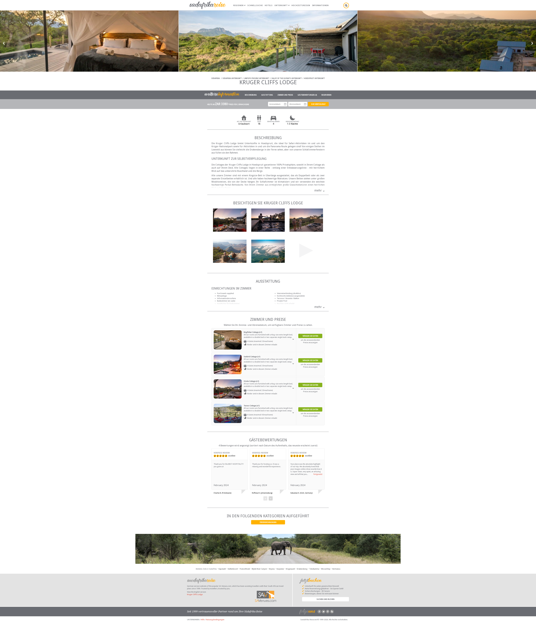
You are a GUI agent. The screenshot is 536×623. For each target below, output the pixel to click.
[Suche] (346, 5)
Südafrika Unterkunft (232, 78)
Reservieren (326, 95)
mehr (318, 190)
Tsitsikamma (314, 569)
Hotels (269, 5)
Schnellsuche (255, 5)
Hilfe (202, 620)
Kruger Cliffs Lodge (195, 594)
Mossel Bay (325, 569)
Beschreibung (251, 95)
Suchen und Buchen (325, 599)
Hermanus (336, 569)
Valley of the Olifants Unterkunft (286, 78)
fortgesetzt (317, 474)
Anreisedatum (285, 104)
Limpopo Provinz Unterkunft (256, 78)
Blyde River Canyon (259, 569)
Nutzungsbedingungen (215, 620)
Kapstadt (222, 569)
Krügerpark (290, 569)
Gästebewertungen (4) (307, 95)
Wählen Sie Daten (310, 336)
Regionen (238, 5)
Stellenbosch (233, 569)
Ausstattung (267, 95)
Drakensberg (302, 569)
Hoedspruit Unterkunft (314, 78)
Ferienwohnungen (268, 522)
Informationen (320, 5)
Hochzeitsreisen (301, 5)
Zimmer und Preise (285, 95)
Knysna (272, 569)
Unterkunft (281, 5)
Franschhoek (245, 569)
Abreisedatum (305, 104)
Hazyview (280, 569)
